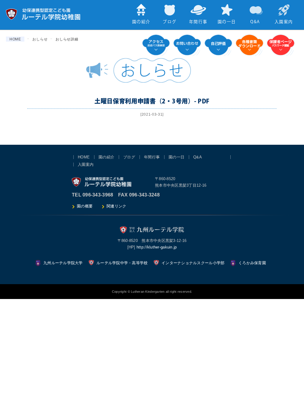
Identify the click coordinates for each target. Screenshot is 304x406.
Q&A (255, 22)
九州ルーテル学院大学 (63, 263)
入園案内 (284, 22)
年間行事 (198, 22)
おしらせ (40, 39)
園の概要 (85, 206)
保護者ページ (281, 45)
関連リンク (116, 206)
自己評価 (218, 45)
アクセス (156, 45)
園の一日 (227, 22)
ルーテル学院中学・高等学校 (122, 263)
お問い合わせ (187, 45)
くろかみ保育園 (252, 263)
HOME (15, 39)
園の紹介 (141, 22)
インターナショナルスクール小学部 (193, 263)
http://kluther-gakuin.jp (157, 247)
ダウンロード (249, 45)
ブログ (169, 22)
